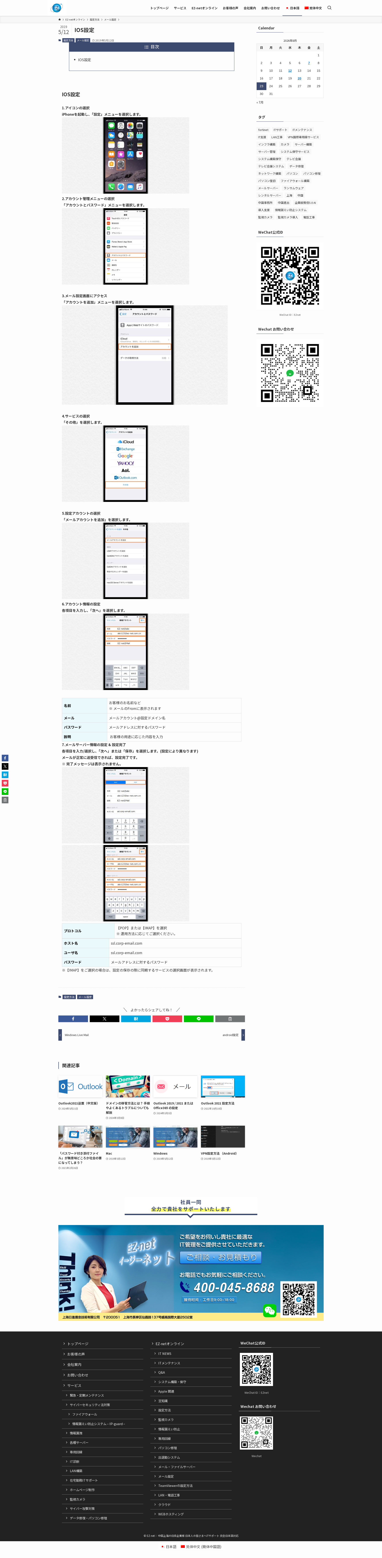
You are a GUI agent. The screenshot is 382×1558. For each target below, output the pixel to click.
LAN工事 (277, 137)
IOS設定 (84, 59)
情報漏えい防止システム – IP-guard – (98, 1423)
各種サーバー (79, 1442)
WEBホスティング (171, 1514)
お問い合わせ (77, 1375)
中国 (300, 195)
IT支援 (262, 137)
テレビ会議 (293, 159)
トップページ (77, 1343)
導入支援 (264, 210)
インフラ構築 (266, 144)
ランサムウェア (294, 188)
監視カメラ (265, 217)
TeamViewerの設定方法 (175, 1485)
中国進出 (283, 202)
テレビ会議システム (271, 166)
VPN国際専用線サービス (303, 137)
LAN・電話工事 (169, 1495)
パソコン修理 (312, 173)
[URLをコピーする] (230, 1018)
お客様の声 (76, 1354)
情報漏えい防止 (169, 1429)
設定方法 (68, 40)
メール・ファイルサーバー (176, 1466)
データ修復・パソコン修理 (88, 1518)
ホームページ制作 (82, 1489)
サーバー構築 (303, 144)
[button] (73, 1018)
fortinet (263, 130)
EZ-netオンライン (170, 1343)
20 (299, 78)
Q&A (161, 1372)
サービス (74, 1385)
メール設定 (83, 40)
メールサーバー (268, 188)
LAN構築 (76, 1470)
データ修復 (296, 166)
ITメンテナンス (302, 130)
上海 (289, 195)
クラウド (164, 1504)
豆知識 (163, 1400)
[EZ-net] (57, 8)
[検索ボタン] (329, 8)
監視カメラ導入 (288, 217)
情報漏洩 (76, 1433)
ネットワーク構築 (269, 173)
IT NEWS (164, 1353)
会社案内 (74, 1364)
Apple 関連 (166, 1391)
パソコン (292, 173)
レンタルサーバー (269, 195)
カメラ (285, 144)
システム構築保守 (269, 159)
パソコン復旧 (266, 181)
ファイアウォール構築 (295, 181)
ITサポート (280, 130)
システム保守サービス (295, 151)
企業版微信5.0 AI (305, 202)
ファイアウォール (84, 1414)
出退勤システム (169, 1457)
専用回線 (76, 1452)
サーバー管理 (266, 151)
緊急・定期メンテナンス (87, 1395)
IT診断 (74, 1461)
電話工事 (309, 217)
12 (290, 70)
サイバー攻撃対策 (82, 1508)
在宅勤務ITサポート (84, 1480)
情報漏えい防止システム (291, 210)
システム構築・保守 (172, 1381)
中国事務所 (265, 202)
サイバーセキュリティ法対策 (90, 1404)
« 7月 (260, 102)
